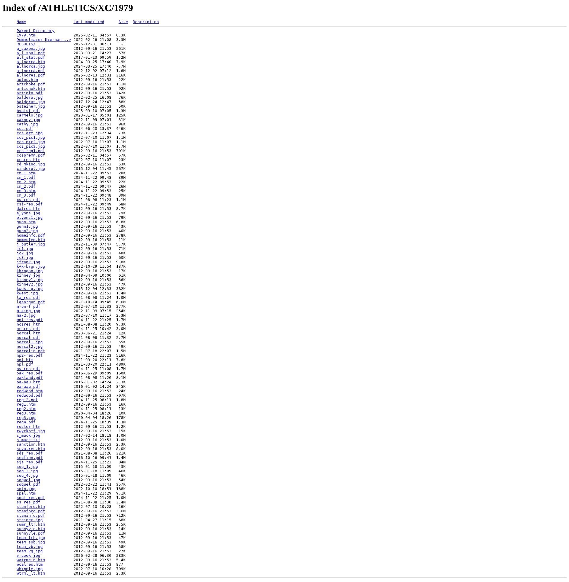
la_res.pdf (28, 297)
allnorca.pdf (31, 70)
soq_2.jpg (27, 471)
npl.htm (25, 360)
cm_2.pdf (26, 186)
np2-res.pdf (30, 355)
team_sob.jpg (31, 542)
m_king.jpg (28, 311)
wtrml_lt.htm (31, 573)
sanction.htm (31, 444)
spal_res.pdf (31, 497)
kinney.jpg (28, 275)
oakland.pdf (30, 377)
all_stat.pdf (31, 57)
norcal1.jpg (30, 342)
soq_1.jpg (27, 466)
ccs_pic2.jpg (31, 142)
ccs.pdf (25, 128)
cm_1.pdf (26, 177)
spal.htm (26, 493)
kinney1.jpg (30, 280)
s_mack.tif (28, 440)
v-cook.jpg (28, 555)
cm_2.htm (26, 182)
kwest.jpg (27, 293)
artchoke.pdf (31, 84)
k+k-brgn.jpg (31, 266)
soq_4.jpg (27, 475)
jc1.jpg (25, 248)
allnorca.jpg (31, 66)
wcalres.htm (30, 564)
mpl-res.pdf (30, 320)
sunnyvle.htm (31, 529)
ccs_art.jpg (30, 133)
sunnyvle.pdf (31, 533)
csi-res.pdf (30, 204)
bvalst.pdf (28, 111)
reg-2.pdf (27, 400)
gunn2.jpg (27, 231)
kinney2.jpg (30, 284)
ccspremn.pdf (31, 155)
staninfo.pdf (31, 515)
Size (123, 22)
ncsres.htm (28, 324)
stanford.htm (31, 506)
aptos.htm (27, 79)
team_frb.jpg (31, 537)
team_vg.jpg (30, 551)
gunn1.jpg (27, 226)
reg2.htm (26, 408)
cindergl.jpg (31, 168)
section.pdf (30, 457)
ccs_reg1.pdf (31, 151)
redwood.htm (30, 391)
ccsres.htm (28, 159)
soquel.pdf (28, 484)
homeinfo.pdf (31, 235)
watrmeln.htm (31, 560)
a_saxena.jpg (31, 48)
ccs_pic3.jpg (31, 146)
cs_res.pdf (28, 199)
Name (21, 22)
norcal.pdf (28, 337)
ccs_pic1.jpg (31, 137)
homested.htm (31, 239)
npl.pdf (25, 364)
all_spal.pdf (31, 53)
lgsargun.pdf (31, 302)
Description (146, 22)
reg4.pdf (26, 422)
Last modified (88, 22)
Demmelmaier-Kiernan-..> (44, 39)
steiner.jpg (30, 520)
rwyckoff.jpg (31, 431)
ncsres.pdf (28, 328)
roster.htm (28, 426)
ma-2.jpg (26, 315)
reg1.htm (26, 404)
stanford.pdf (31, 511)
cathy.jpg (27, 124)
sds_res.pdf (30, 453)
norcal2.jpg (30, 346)
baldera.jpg (30, 97)
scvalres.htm (31, 449)
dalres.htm (28, 208)
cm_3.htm (26, 191)
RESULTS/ (26, 44)
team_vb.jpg (30, 546)
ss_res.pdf (28, 502)
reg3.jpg (26, 417)
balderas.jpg (31, 102)
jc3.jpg (25, 257)
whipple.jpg (30, 569)
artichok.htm (31, 88)
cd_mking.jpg (31, 164)
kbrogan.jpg (30, 271)
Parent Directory (36, 30)
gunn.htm (26, 222)
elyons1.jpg (30, 217)
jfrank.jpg (28, 262)
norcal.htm (28, 333)
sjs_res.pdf (30, 462)
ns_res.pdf (28, 368)
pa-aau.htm (28, 382)
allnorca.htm (31, 62)
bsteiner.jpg (31, 106)
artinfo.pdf (30, 93)
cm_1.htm (26, 173)
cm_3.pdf (26, 195)
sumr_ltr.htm (31, 524)
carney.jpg (28, 119)
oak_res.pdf (30, 373)
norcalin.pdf (31, 351)
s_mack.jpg (28, 435)
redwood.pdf (30, 395)
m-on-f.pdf (28, 306)
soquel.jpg (28, 480)
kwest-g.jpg (30, 288)
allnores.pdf (31, 75)
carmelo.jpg (30, 115)
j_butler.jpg (31, 244)
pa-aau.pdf (28, 386)
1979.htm (26, 35)
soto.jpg (26, 489)
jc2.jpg (25, 253)
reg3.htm (26, 413)
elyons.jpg (28, 213)
